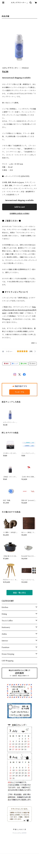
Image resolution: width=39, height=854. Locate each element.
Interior (5, 641)
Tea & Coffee (7, 621)
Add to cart (19, 207)
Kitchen (5, 607)
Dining (4, 614)
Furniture (5, 647)
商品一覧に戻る (19, 593)
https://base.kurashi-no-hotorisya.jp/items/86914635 (19, 310)
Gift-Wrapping (7, 661)
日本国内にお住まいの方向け (19, 213)
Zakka (4, 634)
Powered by (17, 833)
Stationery (6, 627)
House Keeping (8, 654)
